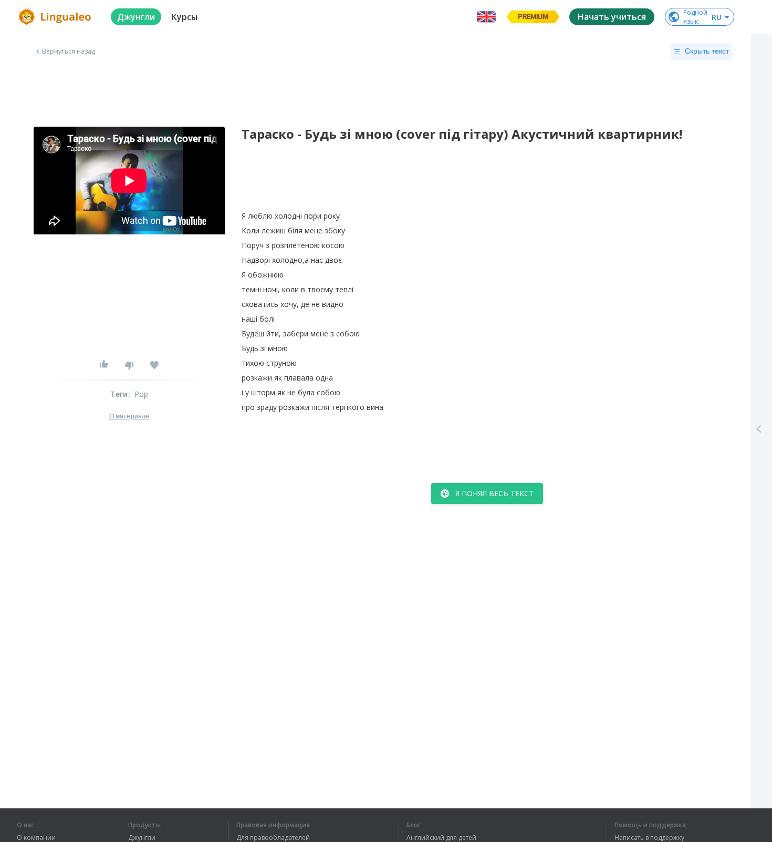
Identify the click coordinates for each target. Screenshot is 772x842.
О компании (36, 838)
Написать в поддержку (649, 838)
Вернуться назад (69, 51)
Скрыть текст (707, 51)
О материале (129, 416)
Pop (141, 394)
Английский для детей (441, 838)
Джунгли (141, 838)
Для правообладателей (273, 838)
